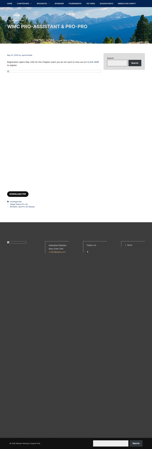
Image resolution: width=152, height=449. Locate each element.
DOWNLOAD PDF (18, 194)
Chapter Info (23, 3)
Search (110, 58)
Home (9, 3)
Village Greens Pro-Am (19, 204)
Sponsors (59, 3)
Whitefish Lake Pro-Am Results (22, 207)
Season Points (106, 3)
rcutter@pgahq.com (57, 252)
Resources (42, 3)
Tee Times (90, 3)
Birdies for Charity (127, 3)
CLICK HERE (93, 62)
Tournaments (75, 3)
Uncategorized (16, 202)
